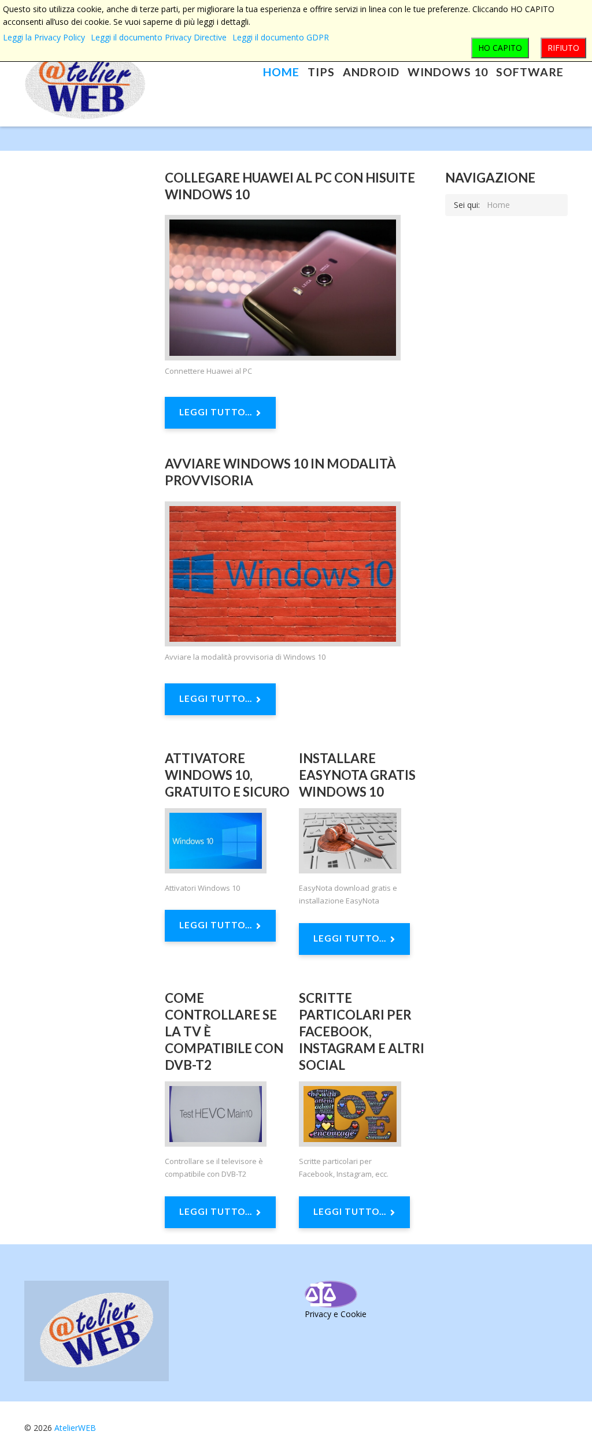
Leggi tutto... (215, 412)
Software (530, 72)
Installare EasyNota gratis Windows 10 (357, 774)
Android (371, 72)
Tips (321, 72)
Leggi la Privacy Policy (44, 37)
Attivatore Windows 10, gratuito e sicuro (227, 774)
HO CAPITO (500, 47)
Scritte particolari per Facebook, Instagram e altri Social (361, 1031)
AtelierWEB (75, 1427)
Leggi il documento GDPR (280, 37)
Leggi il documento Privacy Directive (159, 37)
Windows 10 (448, 72)
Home (281, 72)
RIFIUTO (563, 47)
